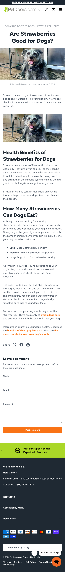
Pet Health (53, 26)
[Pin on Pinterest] (28, 344)
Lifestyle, (41, 26)
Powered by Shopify (31, 557)
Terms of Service (46, 562)
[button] (53, 9)
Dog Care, (11, 26)
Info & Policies (30, 562)
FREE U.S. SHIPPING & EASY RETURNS (32, 2)
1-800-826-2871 (24, 484)
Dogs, (32, 26)
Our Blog (17, 562)
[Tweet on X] (14, 344)
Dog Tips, (22, 26)
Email (6, 390)
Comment (8, 404)
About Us (7, 562)
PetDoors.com (16, 557)
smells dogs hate (50, 314)
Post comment (32, 430)
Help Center (9, 472)
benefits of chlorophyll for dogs (25, 330)
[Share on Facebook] (21, 344)
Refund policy (9, 564)
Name (6, 376)
